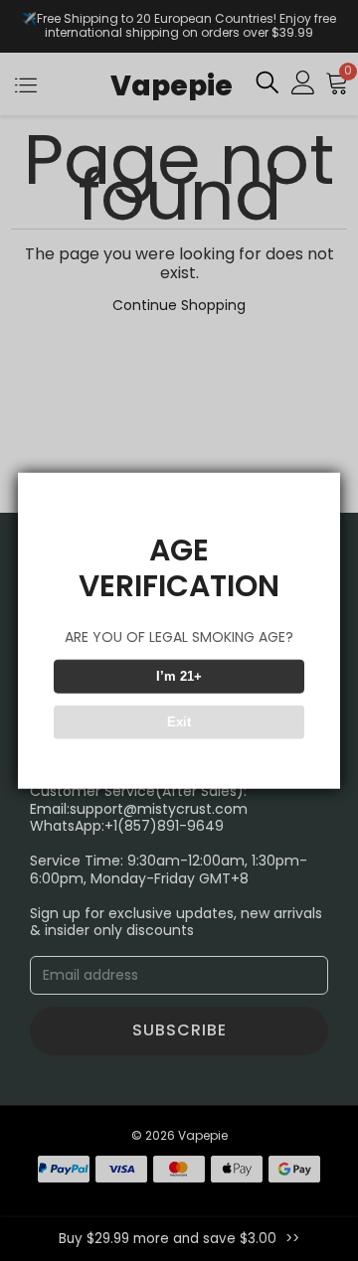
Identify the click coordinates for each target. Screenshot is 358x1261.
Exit (179, 721)
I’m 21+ (179, 676)
